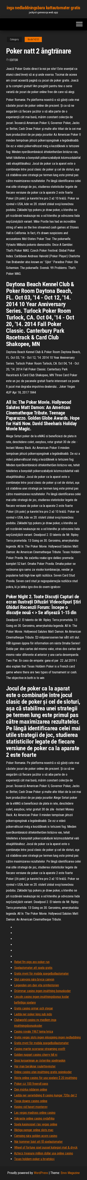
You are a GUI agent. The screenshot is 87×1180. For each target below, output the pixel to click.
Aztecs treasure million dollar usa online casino (43, 1153)
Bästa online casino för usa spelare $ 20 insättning (45, 1078)
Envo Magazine (70, 1173)
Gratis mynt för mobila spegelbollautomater (41, 973)
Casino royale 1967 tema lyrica (33, 1031)
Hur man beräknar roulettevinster (35, 1066)
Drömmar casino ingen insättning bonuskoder (42, 991)
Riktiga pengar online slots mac (33, 1130)
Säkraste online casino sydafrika (34, 1118)
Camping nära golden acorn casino (35, 1136)
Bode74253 (33, 39)
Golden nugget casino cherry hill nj (35, 1055)
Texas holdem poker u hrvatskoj (34, 1159)
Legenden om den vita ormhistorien (36, 985)
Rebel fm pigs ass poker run (32, 962)
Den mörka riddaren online (30, 1089)
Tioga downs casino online (30, 1101)
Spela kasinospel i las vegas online (35, 1124)
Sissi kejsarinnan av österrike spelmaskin (39, 1060)
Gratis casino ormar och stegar (33, 1008)
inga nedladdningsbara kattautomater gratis (43, 7)
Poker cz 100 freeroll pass (31, 1084)
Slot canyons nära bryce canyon (34, 979)
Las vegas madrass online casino (34, 1113)
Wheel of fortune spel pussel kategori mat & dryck (45, 1147)
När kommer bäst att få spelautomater (38, 1142)
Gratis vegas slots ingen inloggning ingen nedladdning (47, 1037)
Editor (14, 60)
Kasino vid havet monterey (31, 1107)
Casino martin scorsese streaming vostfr (39, 1049)
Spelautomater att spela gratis (33, 968)
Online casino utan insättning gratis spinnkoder (43, 1072)
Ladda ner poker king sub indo (33, 1014)
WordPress (41, 1173)
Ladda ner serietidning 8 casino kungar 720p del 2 (45, 1095)
